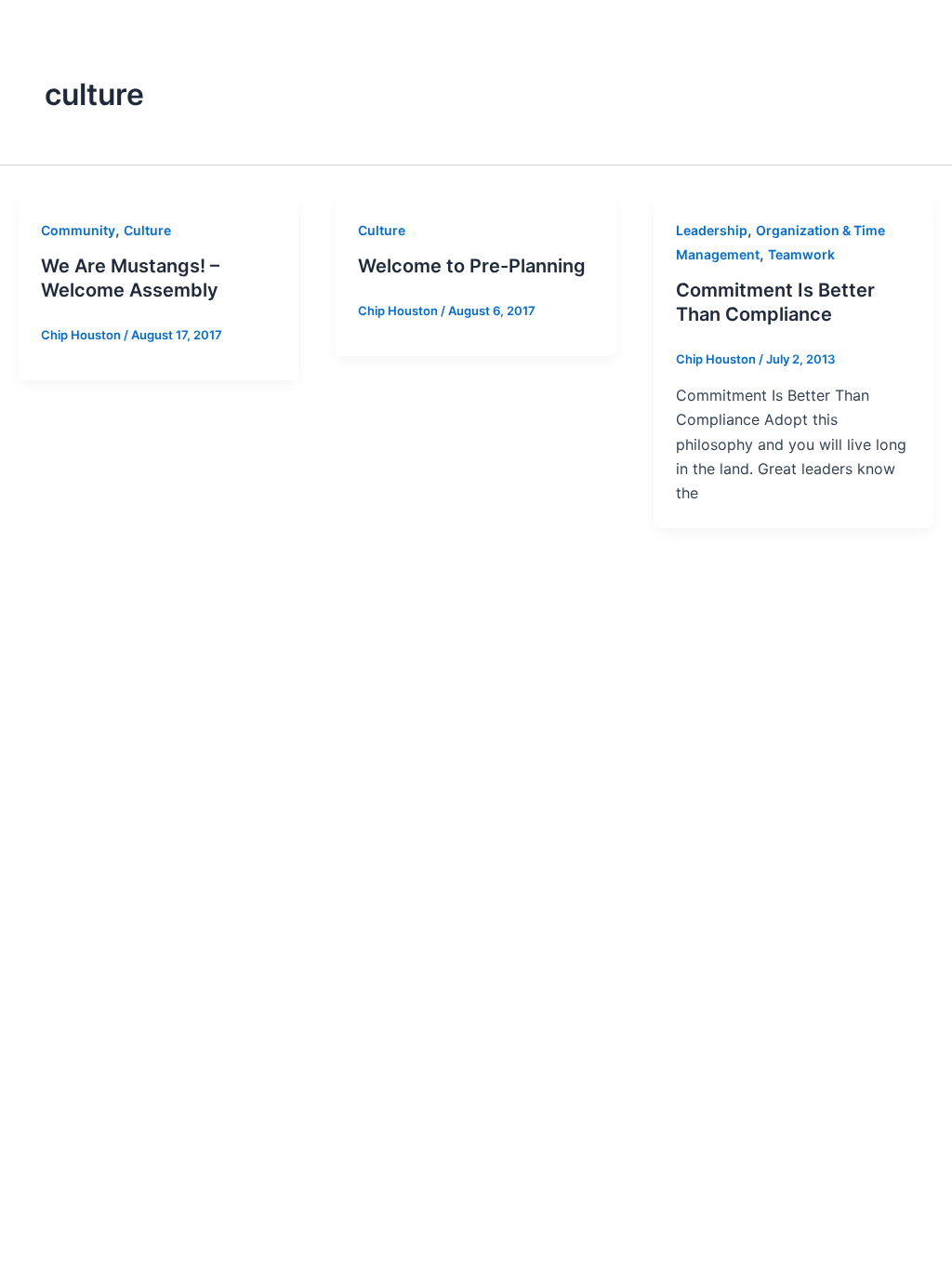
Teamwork (801, 254)
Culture (147, 230)
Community (78, 230)
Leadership (711, 230)
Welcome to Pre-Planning (472, 266)
